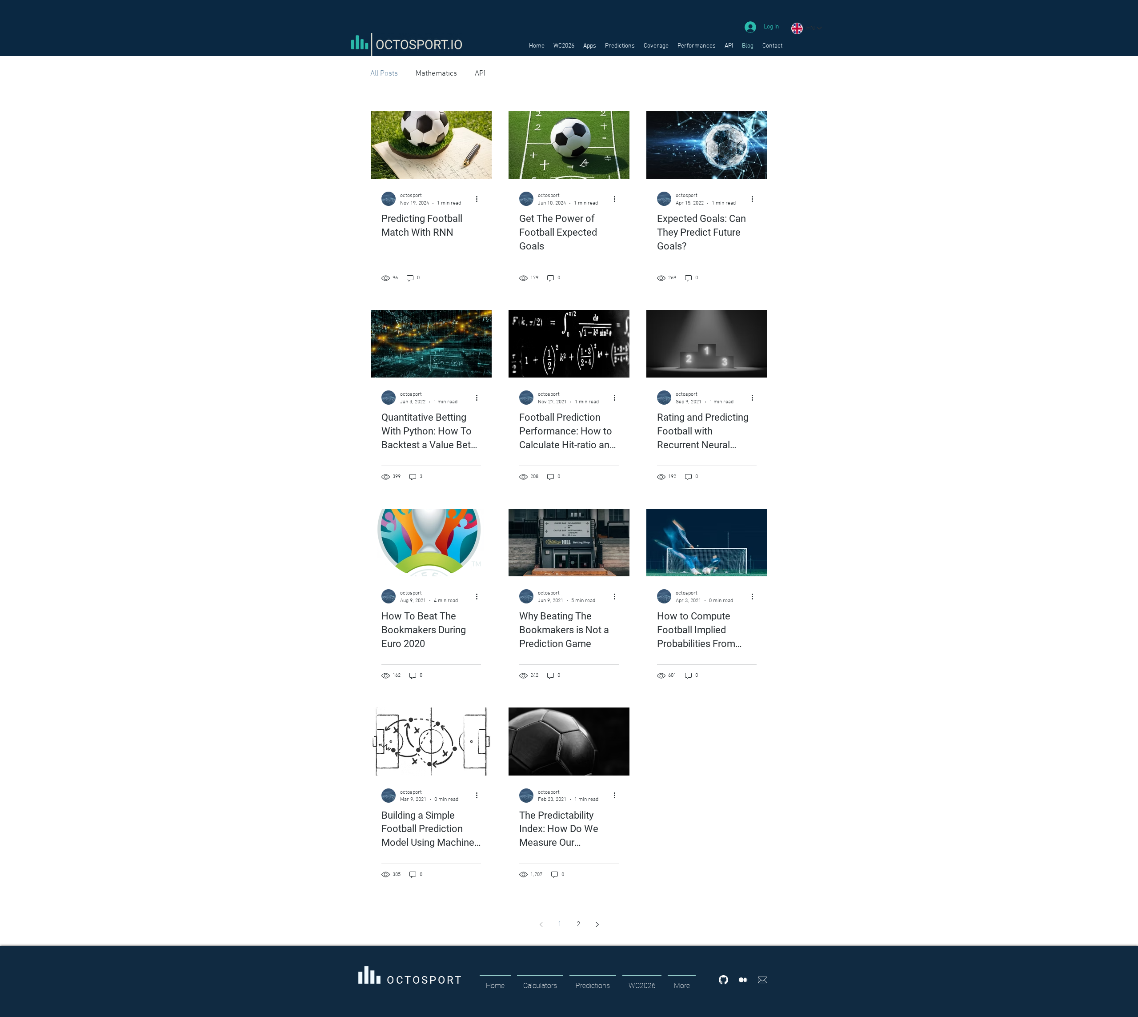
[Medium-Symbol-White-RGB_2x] (743, 980)
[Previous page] (541, 925)
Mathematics (436, 73)
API (480, 73)
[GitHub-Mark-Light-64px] (723, 980)
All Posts (384, 73)
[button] (590, 46)
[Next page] (597, 925)
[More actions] (479, 198)
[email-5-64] (762, 980)
